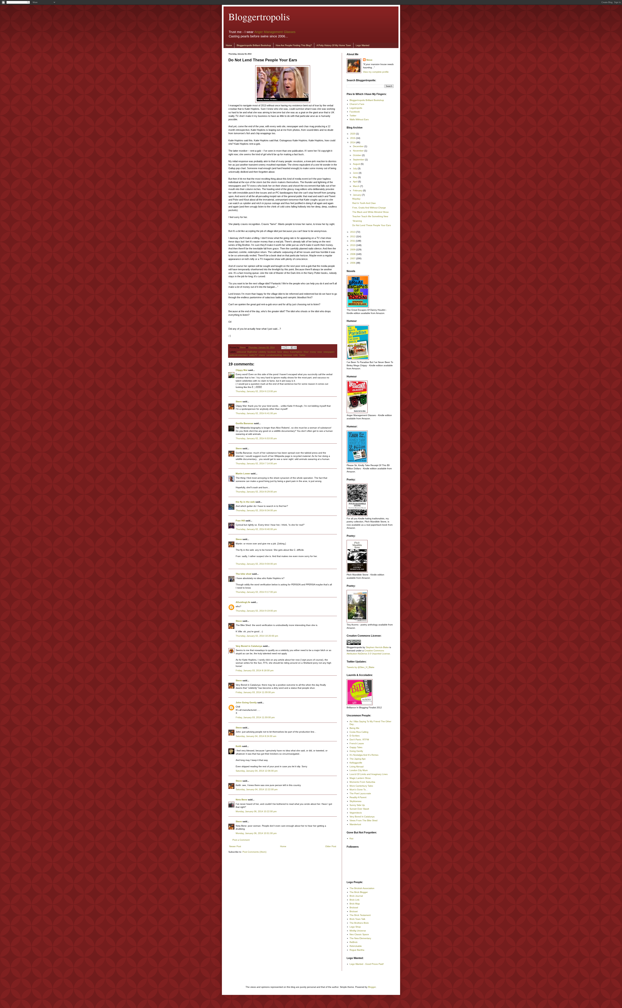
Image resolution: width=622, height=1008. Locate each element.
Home (229, 45)
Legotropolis (356, 108)
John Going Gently (246, 702)
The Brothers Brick (359, 923)
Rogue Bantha (357, 950)
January (357, 195)
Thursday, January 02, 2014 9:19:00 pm (256, 610)
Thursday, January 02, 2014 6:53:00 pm (256, 438)
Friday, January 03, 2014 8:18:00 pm (255, 670)
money (313, 352)
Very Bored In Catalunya (362, 816)
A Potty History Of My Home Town (334, 45)
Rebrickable (356, 946)
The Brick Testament (360, 915)
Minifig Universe (358, 930)
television (287, 355)
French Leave (357, 743)
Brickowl (354, 907)
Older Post (330, 846)
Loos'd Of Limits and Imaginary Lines (369, 774)
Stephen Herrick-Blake (377, 647)
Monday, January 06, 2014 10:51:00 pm (256, 833)
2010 (353, 245)
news (319, 352)
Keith (239, 746)
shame (262, 355)
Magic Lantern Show (360, 778)
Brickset (354, 911)
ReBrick (353, 942)
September (359, 159)
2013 (353, 232)
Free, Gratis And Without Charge (369, 207)
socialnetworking (274, 355)
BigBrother (252, 352)
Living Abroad (356, 766)
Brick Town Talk (357, 919)
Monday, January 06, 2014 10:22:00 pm (256, 811)
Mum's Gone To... (359, 789)
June (356, 173)
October (357, 155)
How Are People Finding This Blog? (294, 45)
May (355, 177)
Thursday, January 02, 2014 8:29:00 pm (256, 491)
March (356, 186)
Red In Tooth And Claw (364, 203)
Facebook (355, 111)
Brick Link (354, 899)
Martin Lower (243, 473)
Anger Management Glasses (274, 32)
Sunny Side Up (357, 805)
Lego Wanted (362, 45)
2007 (353, 258)
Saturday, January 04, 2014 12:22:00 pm (257, 789)
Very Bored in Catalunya (249, 646)
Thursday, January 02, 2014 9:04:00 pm (256, 563)
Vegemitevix (356, 812)
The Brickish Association (362, 888)
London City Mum (359, 770)
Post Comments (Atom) (254, 852)
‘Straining (357, 221)
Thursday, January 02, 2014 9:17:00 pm (256, 592)
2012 (353, 236)
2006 (353, 263)
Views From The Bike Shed (363, 820)
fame (279, 352)
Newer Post (235, 846)
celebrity (262, 352)
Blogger (372, 987)
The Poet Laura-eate (360, 793)
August (357, 164)
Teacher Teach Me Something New (370, 216)
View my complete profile (376, 72)
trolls (295, 355)
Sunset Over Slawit (359, 809)
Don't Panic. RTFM (359, 739)
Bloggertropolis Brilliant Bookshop (254, 45)
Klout (306, 352)
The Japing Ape (358, 758)
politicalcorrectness (239, 355)
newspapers (329, 352)
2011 (353, 240)
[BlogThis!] (286, 347)
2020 (353, 133)
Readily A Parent (358, 797)
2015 (353, 138)
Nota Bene (241, 799)
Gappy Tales (356, 747)
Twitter (302, 355)
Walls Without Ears (359, 119)
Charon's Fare (357, 104)
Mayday (356, 198)
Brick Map (355, 903)
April (355, 181)
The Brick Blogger (359, 892)
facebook (271, 352)
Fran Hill (240, 520)
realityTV (253, 355)
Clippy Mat (242, 370)
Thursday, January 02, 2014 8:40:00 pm (256, 529)
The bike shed (243, 574)
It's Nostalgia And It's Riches (364, 755)
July (355, 168)
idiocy (286, 352)
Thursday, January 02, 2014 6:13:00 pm (256, 391)
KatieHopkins (296, 352)
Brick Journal (356, 896)
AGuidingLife (243, 602)
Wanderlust (355, 824)
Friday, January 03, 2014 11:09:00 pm (255, 692)
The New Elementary (360, 938)
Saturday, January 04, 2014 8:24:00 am (256, 736)
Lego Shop (355, 926)
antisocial (241, 352)
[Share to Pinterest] (295, 347)
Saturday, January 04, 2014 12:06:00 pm (257, 770)
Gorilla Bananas (244, 423)
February (358, 190)
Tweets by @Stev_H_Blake (360, 667)
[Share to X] (289, 347)
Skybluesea (355, 801)
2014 (353, 142)
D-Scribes (355, 735)
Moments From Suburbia (362, 782)
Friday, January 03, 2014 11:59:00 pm (255, 717)
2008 (353, 254)
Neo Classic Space (359, 934)
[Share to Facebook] (292, 347)
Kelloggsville (356, 762)
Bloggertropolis (259, 16)
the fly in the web (245, 502)
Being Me (354, 728)
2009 (353, 249)
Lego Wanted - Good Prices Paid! (367, 964)
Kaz (351, 838)
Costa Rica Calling (359, 732)
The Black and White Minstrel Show (370, 212)
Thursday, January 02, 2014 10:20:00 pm (257, 636)
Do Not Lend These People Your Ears (371, 225)
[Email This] (282, 347)
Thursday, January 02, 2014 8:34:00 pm (256, 510)
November (358, 150)
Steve (243, 347)
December (358, 146)
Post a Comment (241, 840)
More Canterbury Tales (361, 786)
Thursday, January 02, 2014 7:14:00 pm (256, 463)
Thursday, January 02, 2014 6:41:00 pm (256, 413)
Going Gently (356, 751)
